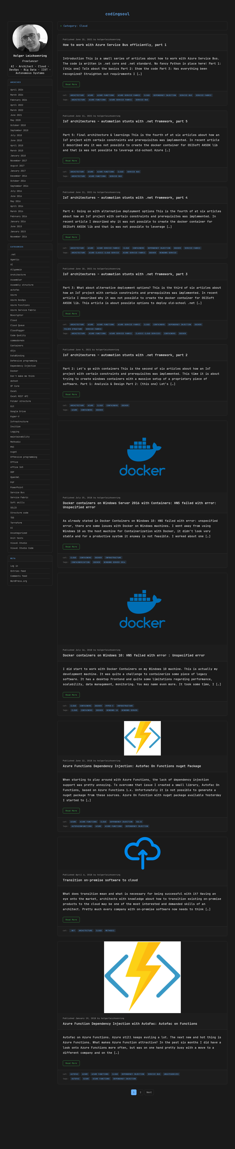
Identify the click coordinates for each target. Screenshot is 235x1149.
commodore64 (17, 340)
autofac (14, 289)
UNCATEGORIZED (171, 1074)
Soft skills (17, 502)
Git (12, 406)
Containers (16, 345)
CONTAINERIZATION (81, 562)
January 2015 (18, 231)
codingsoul (117, 13)
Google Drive (18, 411)
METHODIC (110, 930)
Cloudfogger (17, 330)
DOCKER (177, 248)
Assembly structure (21, 284)
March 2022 (16, 110)
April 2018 (16, 145)
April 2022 (16, 105)
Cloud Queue (17, 325)
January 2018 (18, 155)
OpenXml (14, 477)
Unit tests (16, 538)
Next (149, 1092)
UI (11, 527)
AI (11, 264)
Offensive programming (23, 456)
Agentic (14, 259)
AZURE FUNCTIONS (105, 95)
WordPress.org (18, 581)
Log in (14, 565)
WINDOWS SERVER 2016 (114, 562)
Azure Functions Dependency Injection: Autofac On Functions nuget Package (132, 766)
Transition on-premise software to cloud (100, 880)
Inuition (15, 426)
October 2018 (18, 125)
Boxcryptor (16, 315)
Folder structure (20, 401)
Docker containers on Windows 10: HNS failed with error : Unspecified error (134, 655)
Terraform (16, 522)
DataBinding (17, 355)
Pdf (12, 482)
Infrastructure (19, 421)
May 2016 (15, 201)
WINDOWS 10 (112, 710)
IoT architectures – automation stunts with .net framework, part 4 (125, 197)
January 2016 (18, 221)
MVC (12, 446)
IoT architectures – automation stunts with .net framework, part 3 (125, 274)
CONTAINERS (138, 248)
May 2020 (15, 120)
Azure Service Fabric (23, 310)
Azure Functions (20, 305)
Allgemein (16, 269)
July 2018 (16, 135)
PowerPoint (16, 487)
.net (13, 254)
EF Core (14, 386)
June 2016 (16, 196)
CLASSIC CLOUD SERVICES (148, 333)
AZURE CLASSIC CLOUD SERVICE (104, 253)
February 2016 (18, 216)
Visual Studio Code (21, 548)
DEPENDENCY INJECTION (164, 95)
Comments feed (18, 575)
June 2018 (16, 140)
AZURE (90, 95)
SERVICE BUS (186, 95)
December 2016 (18, 175)
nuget (13, 451)
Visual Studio (18, 543)
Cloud (13, 320)
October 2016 (18, 180)
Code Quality (18, 335)
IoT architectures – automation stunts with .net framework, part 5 (125, 121)
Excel (13, 391)
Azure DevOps (18, 300)
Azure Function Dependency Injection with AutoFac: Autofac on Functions (130, 1024)
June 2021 (16, 115)
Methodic (15, 441)
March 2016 (16, 211)
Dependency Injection (23, 365)
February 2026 (18, 99)
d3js (13, 350)
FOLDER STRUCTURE (73, 329)
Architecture (18, 274)
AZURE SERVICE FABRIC (129, 95)
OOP (12, 472)
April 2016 (16, 206)
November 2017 (18, 160)
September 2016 (19, 185)
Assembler (16, 279)
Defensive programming (23, 360)
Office (14, 462)
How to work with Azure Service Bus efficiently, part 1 (114, 45)
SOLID (13, 507)
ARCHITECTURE (77, 95)
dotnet (14, 380)
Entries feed (18, 571)
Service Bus (17, 492)
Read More (71, 84)
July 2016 (16, 191)
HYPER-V (109, 706)
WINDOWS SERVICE (168, 253)
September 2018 (19, 130)
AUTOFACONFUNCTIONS (82, 826)
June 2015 (16, 226)
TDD (12, 517)
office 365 (16, 467)
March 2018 (16, 150)
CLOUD (147, 95)
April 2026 (16, 89)
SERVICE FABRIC (204, 95)
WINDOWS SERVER (129, 710)
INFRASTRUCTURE (113, 557)
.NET (72, 930)
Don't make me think (22, 376)
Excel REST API (19, 396)
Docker (14, 370)
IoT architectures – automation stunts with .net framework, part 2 (125, 355)
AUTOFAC (74, 1074)
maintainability (20, 436)
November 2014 (18, 236)
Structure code (19, 512)
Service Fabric (19, 497)
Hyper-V (14, 416)
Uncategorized (18, 532)
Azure (13, 294)
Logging (14, 431)
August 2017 (17, 165)
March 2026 (16, 94)
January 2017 (18, 170)
